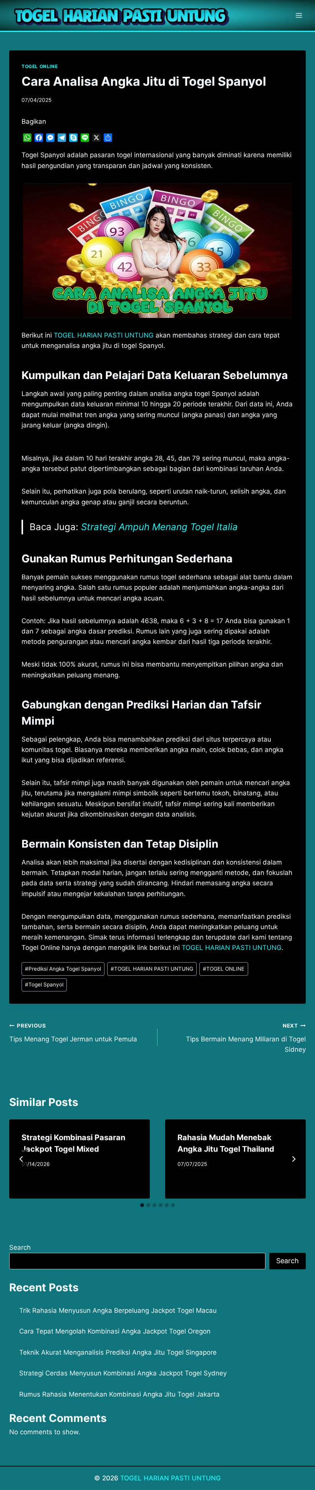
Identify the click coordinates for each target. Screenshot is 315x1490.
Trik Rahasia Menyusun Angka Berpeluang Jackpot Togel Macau (118, 1310)
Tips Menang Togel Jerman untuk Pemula (73, 1033)
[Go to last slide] (21, 1159)
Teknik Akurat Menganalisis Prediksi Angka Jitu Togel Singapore (118, 1352)
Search (20, 1247)
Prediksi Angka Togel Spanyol (63, 969)
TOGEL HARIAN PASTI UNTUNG (152, 969)
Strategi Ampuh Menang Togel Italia (159, 526)
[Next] (293, 1159)
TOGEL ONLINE (40, 66)
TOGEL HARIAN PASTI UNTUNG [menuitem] (104, 335)
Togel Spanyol (44, 984)
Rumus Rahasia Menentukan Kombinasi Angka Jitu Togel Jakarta (119, 1394)
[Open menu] (299, 15)
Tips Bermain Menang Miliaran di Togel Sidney (246, 1038)
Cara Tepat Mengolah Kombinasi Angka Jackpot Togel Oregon (115, 1331)
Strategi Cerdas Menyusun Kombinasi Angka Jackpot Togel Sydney (123, 1373)
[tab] (142, 1205)
